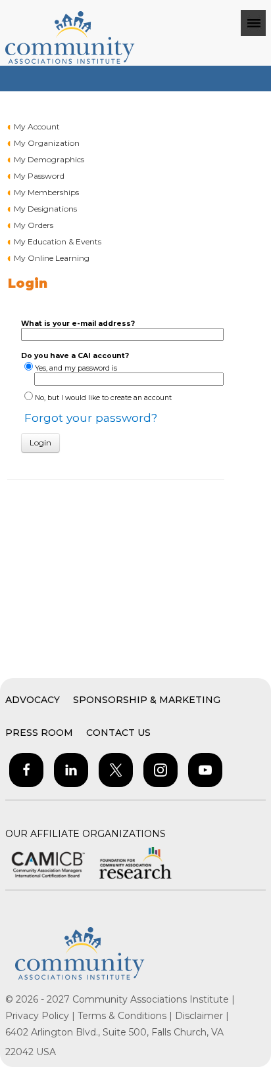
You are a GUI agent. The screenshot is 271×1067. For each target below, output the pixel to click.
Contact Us (118, 732)
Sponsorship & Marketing (146, 700)
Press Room (39, 732)
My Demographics (49, 159)
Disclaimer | (202, 1016)
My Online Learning (51, 258)
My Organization (47, 143)
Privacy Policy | (41, 1016)
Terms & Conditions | (126, 1016)
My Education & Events (57, 241)
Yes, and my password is (76, 368)
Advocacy (32, 700)
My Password (39, 176)
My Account (37, 126)
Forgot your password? (90, 417)
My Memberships (46, 192)
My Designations (45, 209)
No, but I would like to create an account (103, 398)
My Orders (33, 225)
